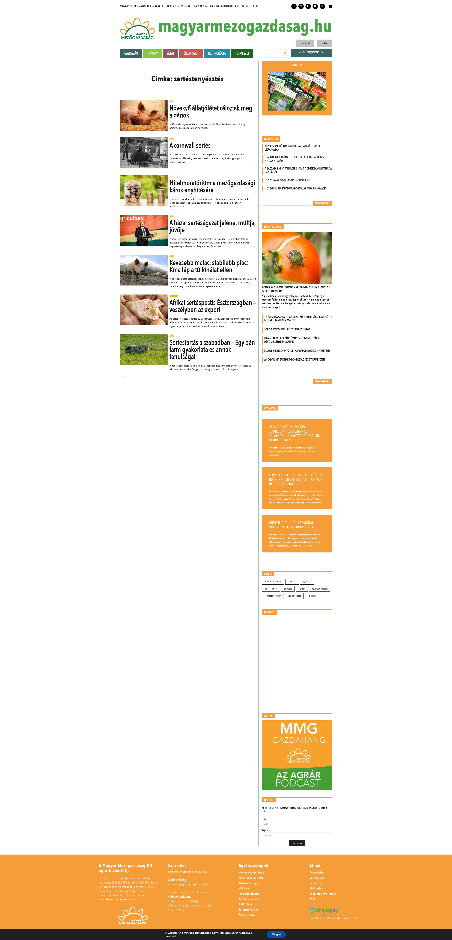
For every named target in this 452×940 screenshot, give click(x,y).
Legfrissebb (271, 139)
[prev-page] (122, 377)
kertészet (288, 588)
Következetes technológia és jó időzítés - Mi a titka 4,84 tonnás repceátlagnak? (295, 480)
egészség (292, 581)
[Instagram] (301, 6)
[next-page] (128, 377)
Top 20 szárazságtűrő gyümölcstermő (287, 180)
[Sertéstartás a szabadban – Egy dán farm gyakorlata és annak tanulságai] (144, 349)
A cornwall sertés (190, 145)
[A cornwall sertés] (144, 152)
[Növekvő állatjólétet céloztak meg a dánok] (144, 115)
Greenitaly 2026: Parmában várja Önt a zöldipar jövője (292, 525)
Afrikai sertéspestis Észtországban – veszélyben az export (213, 306)
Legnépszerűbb (272, 226)
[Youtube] (315, 6)
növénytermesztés (320, 588)
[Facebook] (294, 6)
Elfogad (276, 934)
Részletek (170, 936)
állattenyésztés (294, 595)
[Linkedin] (308, 6)
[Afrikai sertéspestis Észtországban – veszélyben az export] (144, 310)
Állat (172, 101)
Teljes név (266, 830)
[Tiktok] (322, 6)
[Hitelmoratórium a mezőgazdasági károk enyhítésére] (144, 190)
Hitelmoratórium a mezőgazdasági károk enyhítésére (212, 186)
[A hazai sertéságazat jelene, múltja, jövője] (144, 230)
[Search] (285, 53)
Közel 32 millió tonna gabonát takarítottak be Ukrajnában (292, 147)
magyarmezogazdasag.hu (245, 26)
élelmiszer (311, 595)
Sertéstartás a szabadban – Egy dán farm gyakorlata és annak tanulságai (212, 350)
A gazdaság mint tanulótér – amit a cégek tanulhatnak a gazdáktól (298, 170)
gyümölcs (307, 581)
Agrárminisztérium (273, 581)
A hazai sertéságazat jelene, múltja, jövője (213, 226)
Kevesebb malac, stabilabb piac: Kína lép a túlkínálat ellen (209, 266)
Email (264, 819)
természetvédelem (273, 595)
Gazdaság (174, 176)
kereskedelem (271, 588)
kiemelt (301, 588)
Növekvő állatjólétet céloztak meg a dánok (211, 111)
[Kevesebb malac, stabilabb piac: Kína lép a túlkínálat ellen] (144, 270)
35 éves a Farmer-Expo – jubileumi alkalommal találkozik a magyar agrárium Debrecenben (294, 433)
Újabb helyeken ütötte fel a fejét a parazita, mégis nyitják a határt (294, 159)
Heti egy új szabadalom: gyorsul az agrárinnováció (296, 188)
